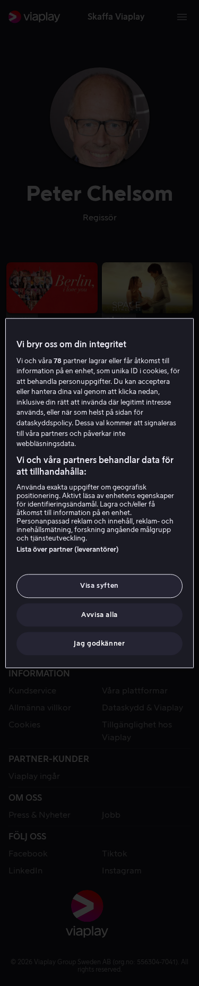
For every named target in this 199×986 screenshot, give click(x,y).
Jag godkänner (99, 643)
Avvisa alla (99, 614)
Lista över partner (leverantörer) (67, 549)
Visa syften (99, 585)
